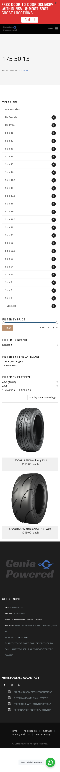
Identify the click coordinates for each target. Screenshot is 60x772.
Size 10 (9, 132)
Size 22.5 (10, 250)
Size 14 (9, 156)
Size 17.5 (10, 195)
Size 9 (8, 298)
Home (5, 70)
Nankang (7, 344)
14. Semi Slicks (10, 365)
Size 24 (9, 266)
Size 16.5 (10, 180)
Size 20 (9, 227)
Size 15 (9, 164)
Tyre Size (10, 305)
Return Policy (43, 734)
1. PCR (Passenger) (12, 361)
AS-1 (4, 386)
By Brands (11, 117)
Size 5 (8, 282)
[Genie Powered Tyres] (30, 28)
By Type (10, 124)
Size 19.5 (10, 219)
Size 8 (8, 290)
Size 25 (9, 274)
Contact (47, 730)
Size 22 (9, 242)
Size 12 (9, 140)
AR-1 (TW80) (9, 382)
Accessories (12, 109)
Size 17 (9, 188)
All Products (30, 730)
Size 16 (9, 172)
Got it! (29, 19)
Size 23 (9, 258)
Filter (7, 327)
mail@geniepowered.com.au (27, 619)
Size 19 (9, 211)
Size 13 (13, 70)
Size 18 (9, 203)
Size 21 (9, 235)
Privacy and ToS (21, 734)
